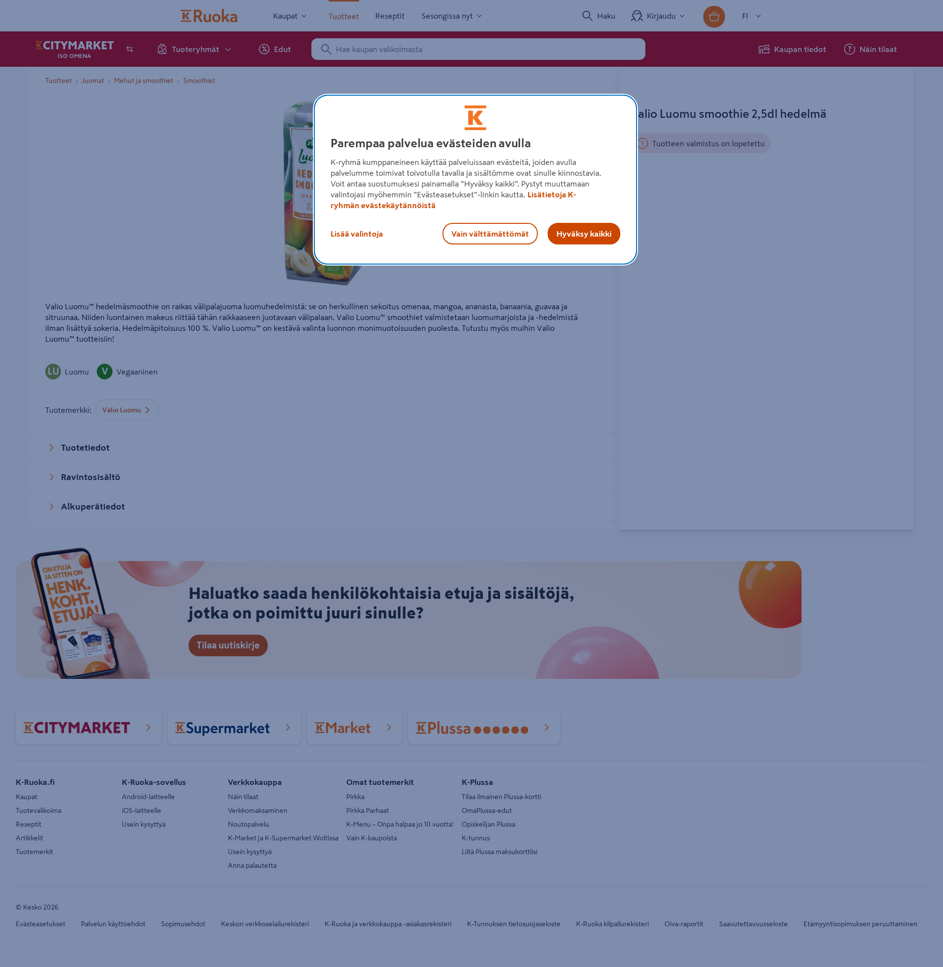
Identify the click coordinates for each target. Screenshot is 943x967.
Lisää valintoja (357, 234)
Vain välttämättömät (490, 234)
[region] (475, 180)
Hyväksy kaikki (583, 234)
